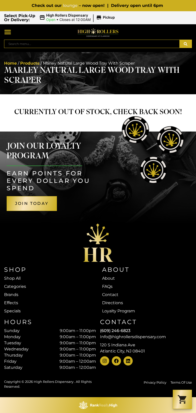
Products (30, 63)
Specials (12, 311)
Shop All (12, 278)
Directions (112, 302)
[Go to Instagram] (104, 360)
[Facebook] (116, 360)
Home (10, 63)
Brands (11, 294)
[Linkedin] (128, 360)
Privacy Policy (155, 382)
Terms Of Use (181, 382)
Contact (110, 294)
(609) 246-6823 (115, 330)
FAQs (107, 286)
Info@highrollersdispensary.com (133, 336)
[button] (77, 17)
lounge (70, 5)
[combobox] (91, 44)
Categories (15, 286)
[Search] (185, 44)
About (108, 278)
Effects (11, 302)
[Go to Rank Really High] (98, 405)
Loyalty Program (118, 311)
